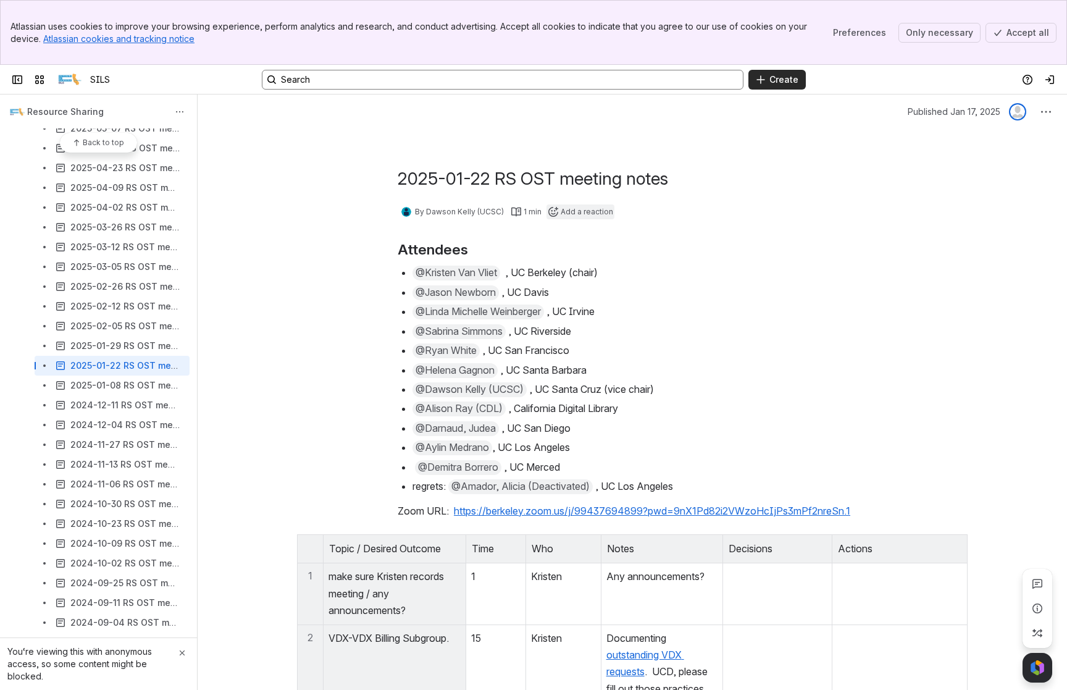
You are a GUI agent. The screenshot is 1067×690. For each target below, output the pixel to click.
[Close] (182, 653)
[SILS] (69, 80)
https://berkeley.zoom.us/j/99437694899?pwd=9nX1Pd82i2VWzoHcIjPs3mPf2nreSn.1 (652, 511)
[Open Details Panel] (1037, 608)
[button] (453, 547)
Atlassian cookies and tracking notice (119, 38)
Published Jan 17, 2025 (954, 111)
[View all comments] (1037, 584)
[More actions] (179, 111)
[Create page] (1037, 633)
